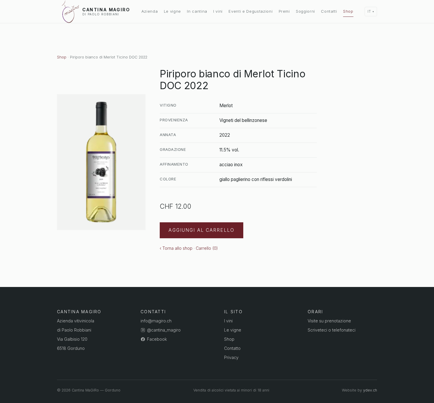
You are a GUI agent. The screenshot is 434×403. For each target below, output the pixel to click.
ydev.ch (370, 390)
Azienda (149, 11)
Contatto (232, 348)
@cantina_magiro (164, 329)
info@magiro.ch (156, 320)
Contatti (329, 11)
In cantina (197, 11)
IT (369, 11)
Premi (284, 11)
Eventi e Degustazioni (251, 11)
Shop (348, 11)
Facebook (157, 339)
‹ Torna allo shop (176, 248)
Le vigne (172, 11)
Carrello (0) (207, 248)
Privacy (231, 357)
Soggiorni (305, 11)
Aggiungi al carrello (201, 230)
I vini (218, 11)
